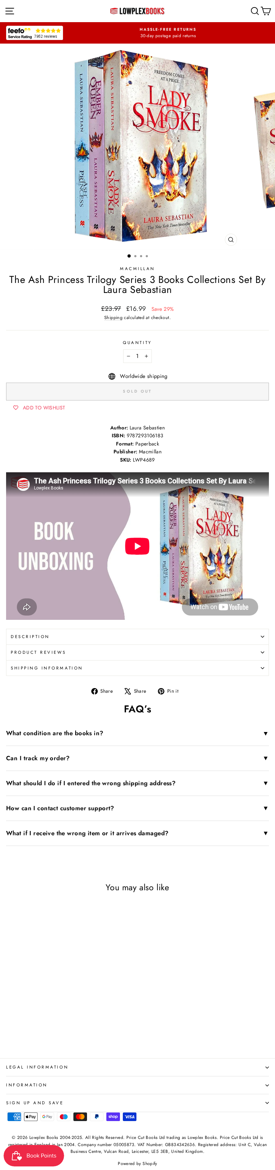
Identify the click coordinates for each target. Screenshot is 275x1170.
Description (30, 636)
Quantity (137, 342)
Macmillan (137, 268)
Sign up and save (35, 1103)
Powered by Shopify (137, 1163)
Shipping (113, 317)
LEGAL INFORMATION (37, 1067)
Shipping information (47, 668)
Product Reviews (38, 652)
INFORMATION (27, 1085)
